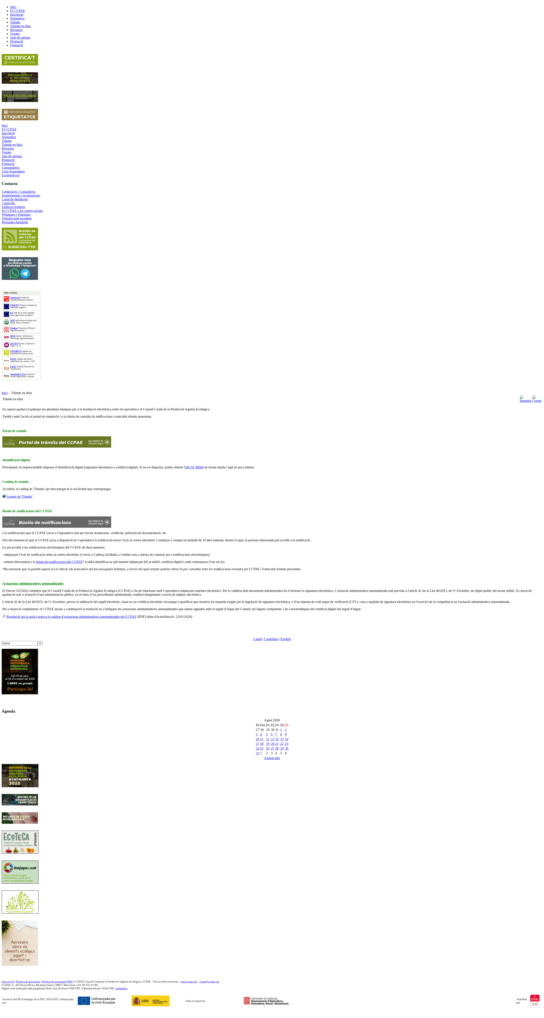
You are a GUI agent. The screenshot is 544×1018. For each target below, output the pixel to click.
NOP (12, 320)
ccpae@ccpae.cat (209, 981)
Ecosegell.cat (10, 175)
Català (257, 639)
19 (267, 744)
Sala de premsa (12, 156)
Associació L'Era (18, 374)
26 (267, 748)
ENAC (13, 366)
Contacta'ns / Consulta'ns (18, 191)
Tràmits (7, 141)
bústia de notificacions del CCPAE (59, 562)
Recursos (8, 148)
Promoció (8, 160)
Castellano (271, 639)
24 (257, 748)
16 (286, 739)
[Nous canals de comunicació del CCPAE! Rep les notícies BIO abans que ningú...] (20, 279)
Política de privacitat (28, 981)
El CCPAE (9, 129)
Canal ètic (8, 203)
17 (257, 744)
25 (262, 748)
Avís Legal (8, 981)
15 (282, 739)
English (285, 639)
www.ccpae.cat (188, 981)
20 (272, 744)
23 (286, 744)
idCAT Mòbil (195, 467)
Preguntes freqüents (15, 222)
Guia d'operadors (13, 171)
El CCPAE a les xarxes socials (22, 211)
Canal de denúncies (15, 199)
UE (11, 313)
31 (257, 753)
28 (277, 748)
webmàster (121, 988)
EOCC (13, 359)
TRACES (14, 305)
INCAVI (14, 343)
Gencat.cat (15, 297)
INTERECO (16, 351)
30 (286, 748)
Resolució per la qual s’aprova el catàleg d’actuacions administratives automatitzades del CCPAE (71, 616)
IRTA (12, 336)
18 (262, 744)
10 (257, 739)
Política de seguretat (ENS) (57, 981)
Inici (5, 125)
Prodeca (13, 328)
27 (272, 748)
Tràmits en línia (12, 144)
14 (277, 739)
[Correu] (537, 398)
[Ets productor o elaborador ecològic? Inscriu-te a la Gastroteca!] (20, 852)
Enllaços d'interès (13, 207)
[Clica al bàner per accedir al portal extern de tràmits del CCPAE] (56, 446)
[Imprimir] (525, 398)
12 (267, 739)
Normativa (9, 137)
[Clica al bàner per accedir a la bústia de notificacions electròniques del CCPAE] (56, 526)
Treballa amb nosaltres (17, 218)
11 (261, 739)
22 (282, 744)
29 (282, 748)
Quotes (6, 152)
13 (272, 739)
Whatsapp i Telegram (16, 214)
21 (277, 744)
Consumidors (11, 167)
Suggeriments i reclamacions (21, 195)
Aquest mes (272, 758)
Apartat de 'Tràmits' (19, 496)
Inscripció (8, 133)
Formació (8, 164)
